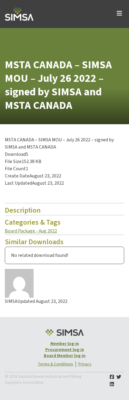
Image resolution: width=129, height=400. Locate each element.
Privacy (85, 364)
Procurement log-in (64, 350)
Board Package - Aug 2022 (31, 231)
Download (20, 195)
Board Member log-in (65, 356)
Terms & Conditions (55, 364)
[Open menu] (119, 14)
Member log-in (64, 344)
